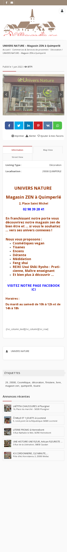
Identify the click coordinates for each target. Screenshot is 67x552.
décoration (38, 382)
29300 (12, 382)
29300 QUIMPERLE (51, 171)
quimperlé (26, 385)
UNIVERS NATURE (19, 351)
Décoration (56, 49)
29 (6, 382)
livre (58, 382)
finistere (49, 382)
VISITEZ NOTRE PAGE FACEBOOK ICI (33, 287)
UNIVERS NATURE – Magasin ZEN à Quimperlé (24, 53)
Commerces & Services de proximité (30, 49)
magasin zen (12, 385)
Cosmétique (23, 382)
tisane (37, 385)
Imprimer (19, 135)
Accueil (6, 49)
